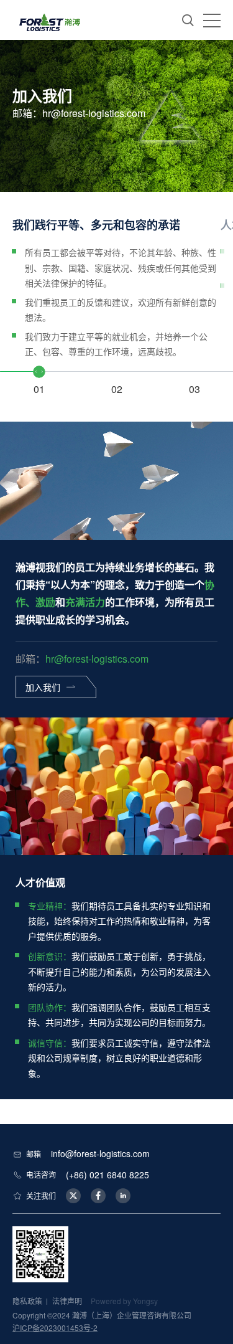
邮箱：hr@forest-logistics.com (78, 113)
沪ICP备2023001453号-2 (55, 1327)
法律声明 (67, 1300)
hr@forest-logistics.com (96, 658)
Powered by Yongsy (124, 1300)
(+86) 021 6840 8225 (107, 1174)
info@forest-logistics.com (100, 1153)
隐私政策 (27, 1300)
